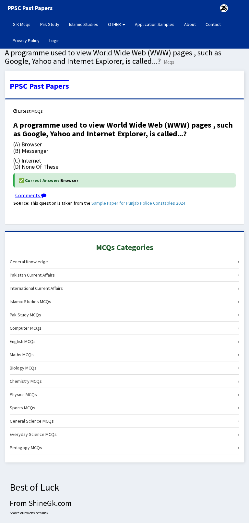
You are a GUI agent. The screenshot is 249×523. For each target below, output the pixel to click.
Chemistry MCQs (124, 381)
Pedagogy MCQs (124, 447)
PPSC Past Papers (39, 86)
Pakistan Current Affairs (124, 275)
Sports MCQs (124, 408)
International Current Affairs (124, 288)
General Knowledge (124, 262)
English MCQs (124, 341)
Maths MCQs (124, 355)
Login (54, 40)
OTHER (115, 24)
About (190, 24)
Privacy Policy (26, 40)
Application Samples (154, 24)
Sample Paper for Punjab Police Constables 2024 (138, 203)
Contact (213, 24)
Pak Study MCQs (124, 315)
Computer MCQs (124, 328)
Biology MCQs (124, 368)
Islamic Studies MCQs (124, 301)
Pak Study (49, 24)
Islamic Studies (83, 24)
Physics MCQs (124, 394)
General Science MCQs (124, 421)
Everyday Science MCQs (124, 434)
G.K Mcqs (24, 24)
